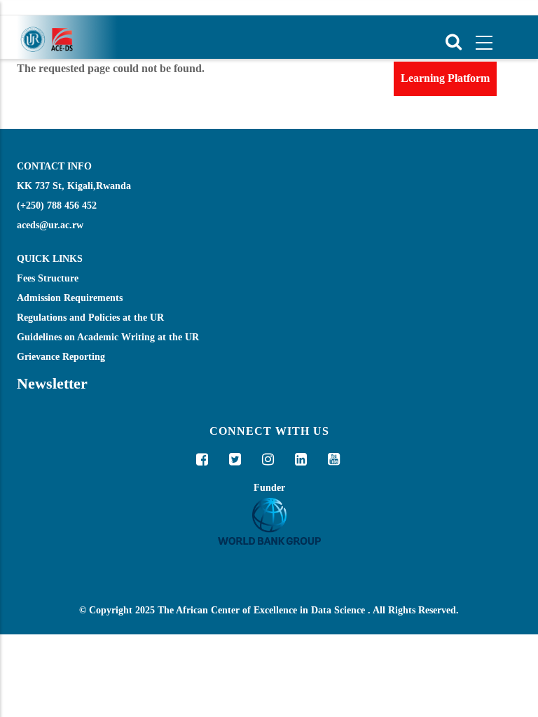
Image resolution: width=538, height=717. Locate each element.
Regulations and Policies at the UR (90, 317)
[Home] (46, 37)
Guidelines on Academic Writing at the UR (108, 337)
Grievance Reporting (61, 356)
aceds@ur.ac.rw (50, 225)
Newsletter (52, 383)
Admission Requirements (70, 298)
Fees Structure (47, 278)
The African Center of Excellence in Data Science (261, 610)
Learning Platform (445, 78)
